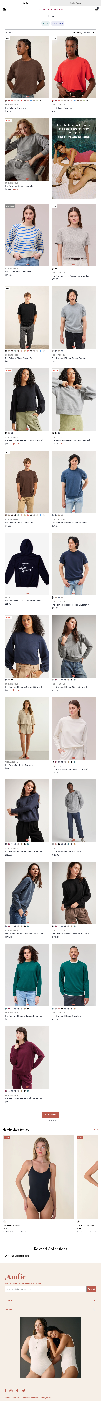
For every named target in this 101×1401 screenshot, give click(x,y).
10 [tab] (97, 1129)
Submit (91, 1289)
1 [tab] (26, 96)
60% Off (8, 120)
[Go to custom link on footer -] (50, 1347)
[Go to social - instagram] (11, 1390)
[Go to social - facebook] (5, 1390)
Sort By (87, 33)
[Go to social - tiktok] (17, 1390)
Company (11, 1309)
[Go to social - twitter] (23, 1390)
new (7, 38)
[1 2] (27, 67)
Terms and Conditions (30, 1398)
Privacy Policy (45, 1398)
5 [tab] (96, 1129)
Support (11, 1300)
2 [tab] (28, 96)
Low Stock (10, 206)
